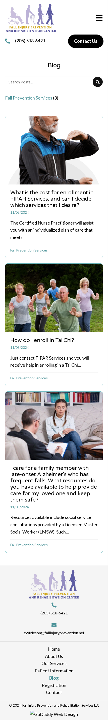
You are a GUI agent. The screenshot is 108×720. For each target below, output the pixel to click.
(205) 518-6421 (30, 40)
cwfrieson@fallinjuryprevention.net (54, 632)
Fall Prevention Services (29, 250)
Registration (54, 685)
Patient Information (54, 670)
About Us (54, 656)
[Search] (98, 82)
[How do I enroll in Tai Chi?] (54, 325)
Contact (54, 692)
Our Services (54, 663)
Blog (54, 678)
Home (54, 649)
